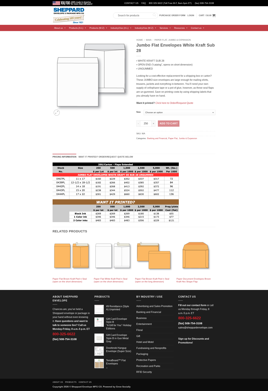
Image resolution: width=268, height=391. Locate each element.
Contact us (196, 28)
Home (139, 40)
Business (141, 318)
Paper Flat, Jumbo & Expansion (172, 40)
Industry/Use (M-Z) (144, 28)
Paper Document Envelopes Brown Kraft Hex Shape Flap (193, 280)
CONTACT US (131, 3)
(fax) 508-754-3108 (204, 3)
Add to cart (169, 123)
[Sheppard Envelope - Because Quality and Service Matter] (80, 15)
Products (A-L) (76, 28)
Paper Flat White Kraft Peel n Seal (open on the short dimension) (110, 280)
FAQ (143, 3)
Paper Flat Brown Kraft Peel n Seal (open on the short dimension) (70, 280)
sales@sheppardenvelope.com (195, 327)
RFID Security (144, 372)
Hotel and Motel (145, 342)
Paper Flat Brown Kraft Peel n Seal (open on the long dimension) (152, 280)
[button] (207, 15)
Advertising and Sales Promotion (154, 306)
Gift (138, 336)
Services (164, 28)
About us (58, 28)
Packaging (142, 354)
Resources (179, 28)
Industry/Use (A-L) (120, 28)
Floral (139, 330)
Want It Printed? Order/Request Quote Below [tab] (105, 157)
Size (138, 112)
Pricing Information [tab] (64, 157)
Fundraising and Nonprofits (151, 348)
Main (148, 40)
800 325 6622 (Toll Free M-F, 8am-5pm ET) (170, 3)
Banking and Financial (157, 138)
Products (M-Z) (96, 28)
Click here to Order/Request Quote (174, 103)
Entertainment (144, 324)
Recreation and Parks (148, 366)
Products (70, 382)
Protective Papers (146, 360)
